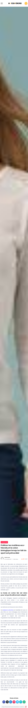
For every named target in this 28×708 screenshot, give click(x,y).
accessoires (4, 542)
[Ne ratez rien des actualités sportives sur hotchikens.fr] (14, 3)
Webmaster (7, 557)
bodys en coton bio (8, 610)
